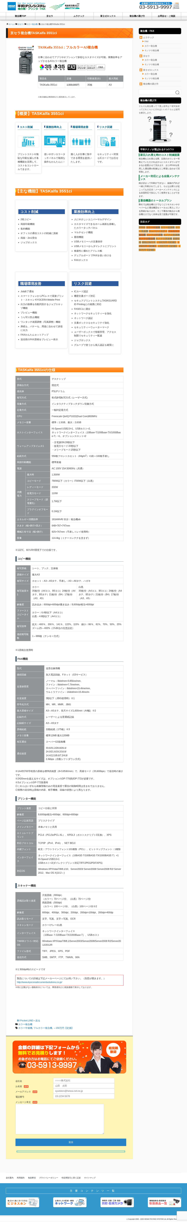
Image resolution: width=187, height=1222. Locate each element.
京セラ (49, 16)
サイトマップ (90, 1178)
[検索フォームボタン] (177, 93)
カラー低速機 (168, 227)
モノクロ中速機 (154, 235)
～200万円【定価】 (167, 246)
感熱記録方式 (149, 242)
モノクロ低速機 (171, 235)
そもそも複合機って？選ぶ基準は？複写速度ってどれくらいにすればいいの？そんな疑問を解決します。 (159, 109)
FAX (146, 41)
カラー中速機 (25, 1028)
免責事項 (32, 1178)
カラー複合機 (25, 1024)
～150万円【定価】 (63, 1028)
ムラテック (78, 16)
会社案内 (9, 1178)
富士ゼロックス (108, 16)
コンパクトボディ (158, 231)
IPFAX (142, 227)
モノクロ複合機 (152, 50)
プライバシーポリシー (48, 1178)
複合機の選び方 (137, 16)
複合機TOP (20, 16)
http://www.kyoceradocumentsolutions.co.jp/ (39, 982)
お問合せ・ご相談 (166, 16)
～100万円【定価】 (166, 242)
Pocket (23, 1020)
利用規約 (21, 1178)
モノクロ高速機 (164, 238)
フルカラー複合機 (42, 1028)
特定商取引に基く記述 (71, 1178)
